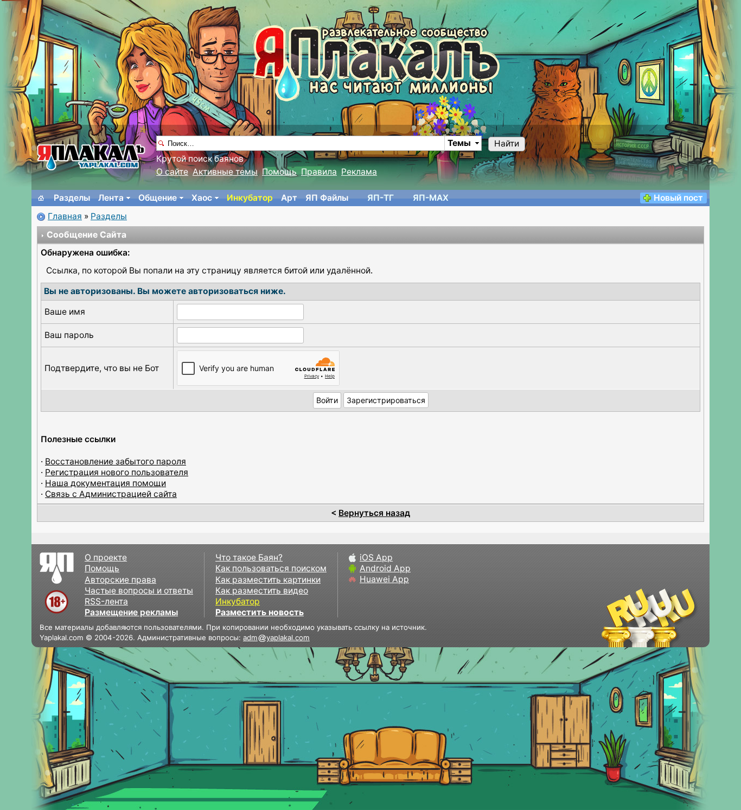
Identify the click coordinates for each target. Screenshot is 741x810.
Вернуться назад (374, 513)
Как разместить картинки (268, 580)
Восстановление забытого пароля (115, 461)
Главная (65, 216)
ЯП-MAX (431, 198)
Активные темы (225, 172)
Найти (506, 143)
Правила (319, 172)
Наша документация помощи (105, 483)
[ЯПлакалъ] (91, 156)
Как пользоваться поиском (271, 568)
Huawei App (384, 579)
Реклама (359, 172)
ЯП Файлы (326, 198)
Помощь (279, 172)
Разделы (72, 198)
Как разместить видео (261, 590)
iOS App (376, 557)
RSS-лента (106, 601)
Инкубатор (250, 198)
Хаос (201, 198)
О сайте (172, 172)
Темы (459, 143)
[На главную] (41, 198)
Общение (157, 198)
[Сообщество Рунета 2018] (617, 617)
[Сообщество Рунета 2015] (650, 617)
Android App (385, 568)
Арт (289, 198)
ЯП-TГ (380, 198)
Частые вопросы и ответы (139, 590)
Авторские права (120, 580)
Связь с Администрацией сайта (111, 494)
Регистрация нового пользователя (116, 472)
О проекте (106, 557)
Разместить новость (259, 612)
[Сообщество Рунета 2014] (682, 617)
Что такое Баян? (249, 557)
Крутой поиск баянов (200, 159)
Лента (111, 198)
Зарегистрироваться (386, 400)
